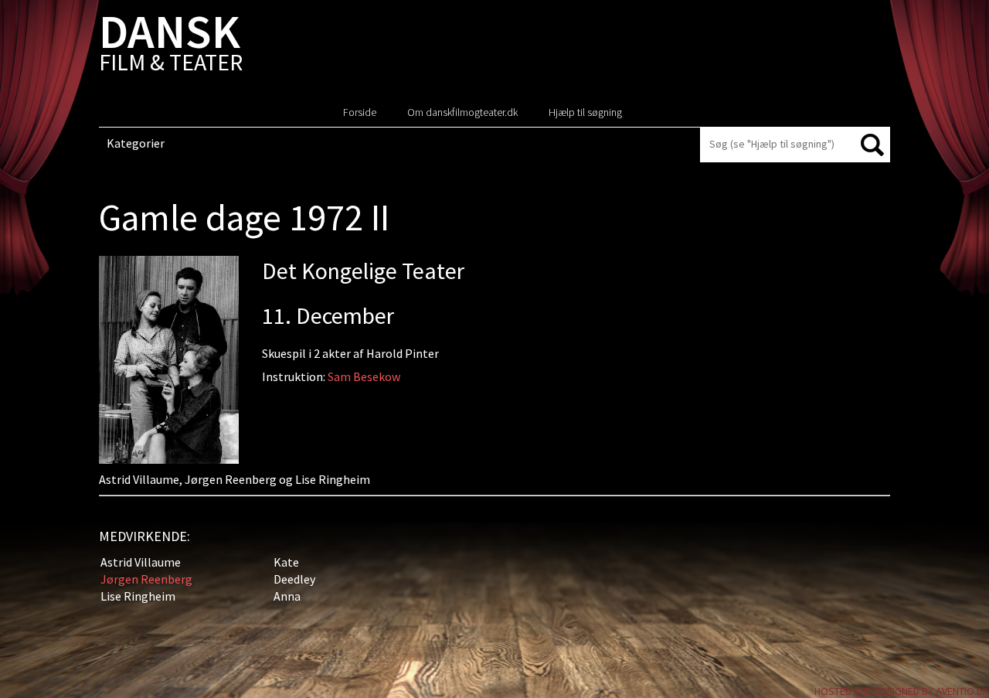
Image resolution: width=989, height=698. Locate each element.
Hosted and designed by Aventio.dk (901, 691)
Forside (359, 112)
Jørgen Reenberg (146, 579)
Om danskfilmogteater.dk (462, 112)
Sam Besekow (364, 376)
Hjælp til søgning (585, 112)
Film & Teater (171, 46)
